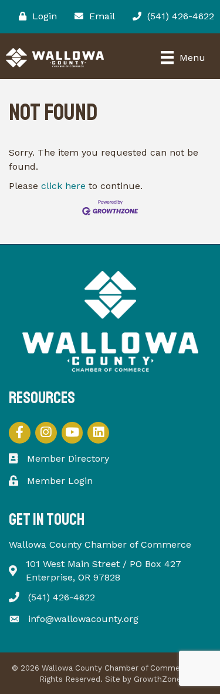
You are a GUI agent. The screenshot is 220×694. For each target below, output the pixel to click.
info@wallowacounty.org (83, 618)
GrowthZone (157, 679)
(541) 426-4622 (61, 597)
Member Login (60, 480)
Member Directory (68, 458)
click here (63, 185)
